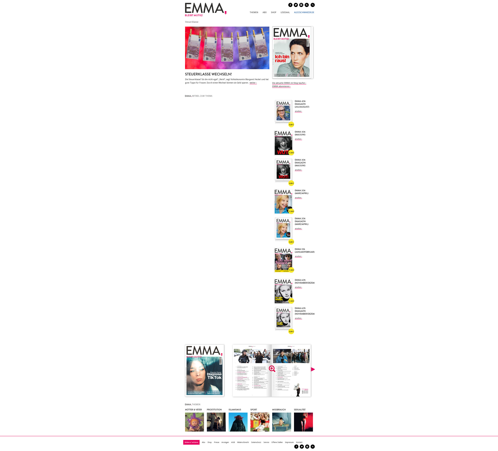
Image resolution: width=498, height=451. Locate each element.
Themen (254, 12)
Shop (273, 12)
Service (266, 442)
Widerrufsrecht (243, 442)
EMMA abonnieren (280, 86)
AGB (233, 442)
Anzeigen (225, 442)
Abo (265, 12)
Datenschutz (256, 442)
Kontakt (299, 442)
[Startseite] (206, 9)
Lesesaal (285, 12)
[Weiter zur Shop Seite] (292, 53)
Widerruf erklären (191, 442)
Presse (216, 442)
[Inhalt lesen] (272, 368)
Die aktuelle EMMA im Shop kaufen (288, 83)
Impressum (289, 442)
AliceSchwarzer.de (304, 12)
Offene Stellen (277, 442)
